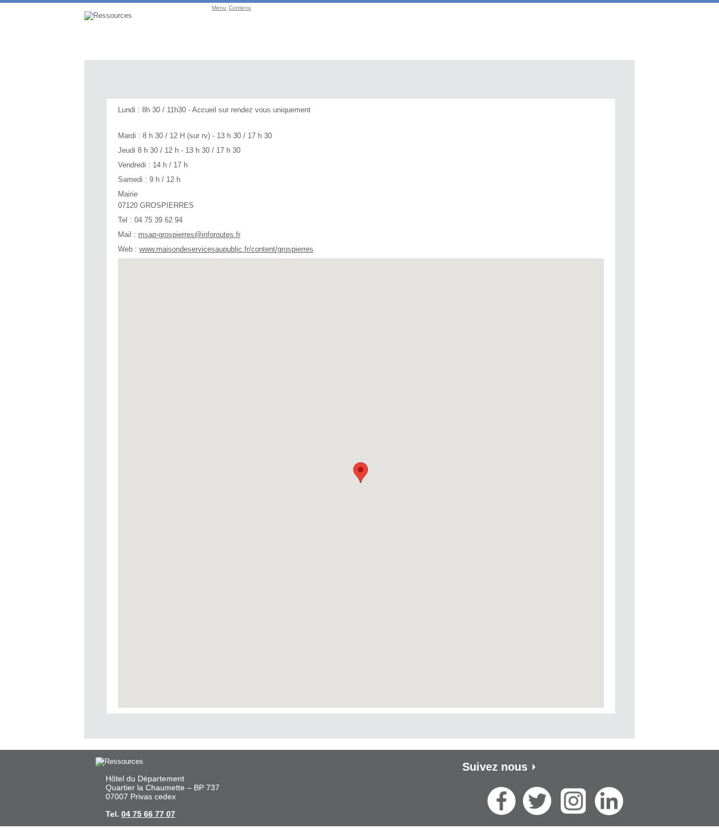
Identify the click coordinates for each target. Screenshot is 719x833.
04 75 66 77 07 (148, 813)
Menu (219, 7)
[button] (360, 472)
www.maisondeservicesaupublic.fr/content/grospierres (226, 249)
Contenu (240, 7)
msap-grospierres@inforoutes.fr (189, 234)
